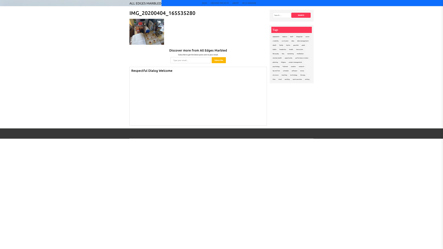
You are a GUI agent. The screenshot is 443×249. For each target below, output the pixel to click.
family (281, 45)
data (292, 41)
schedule (286, 71)
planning (275, 62)
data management (303, 41)
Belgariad (299, 36)
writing (307, 79)
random (293, 66)
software (294, 71)
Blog (204, 3)
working (287, 79)
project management (295, 62)
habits (274, 49)
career (307, 36)
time (274, 79)
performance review (301, 58)
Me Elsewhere (249, 3)
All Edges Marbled (145, 3)
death (274, 45)
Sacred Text (276, 71)
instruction (299, 49)
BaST (291, 36)
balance (284, 36)
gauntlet (296, 45)
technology (293, 75)
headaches (282, 49)
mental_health (277, 58)
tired (280, 79)
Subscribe (218, 60)
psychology (276, 66)
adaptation (276, 36)
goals (303, 45)
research (301, 66)
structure (276, 75)
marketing (290, 54)
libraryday (276, 54)
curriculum (285, 41)
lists (283, 54)
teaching (284, 75)
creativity (276, 41)
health (291, 49)
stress (302, 71)
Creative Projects (220, 3)
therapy (302, 75)
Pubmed (285, 66)
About (235, 3)
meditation (300, 54)
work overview (297, 79)
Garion (288, 45)
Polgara (283, 62)
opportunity (288, 58)
